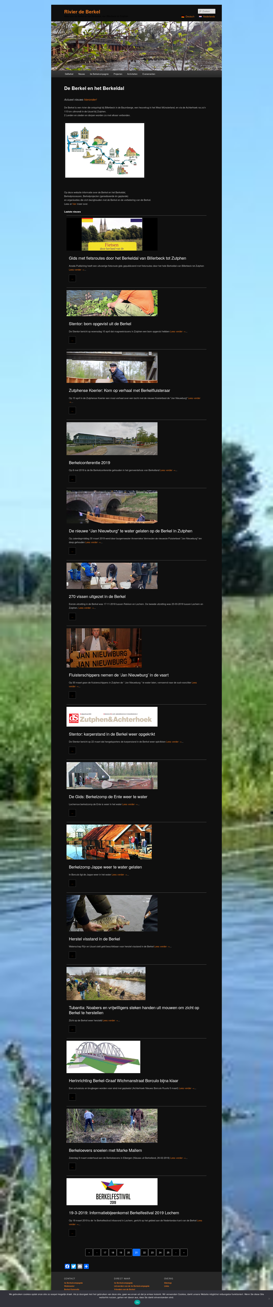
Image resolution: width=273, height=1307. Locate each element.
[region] (136, 45)
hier (74, 203)
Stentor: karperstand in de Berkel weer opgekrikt (112, 734)
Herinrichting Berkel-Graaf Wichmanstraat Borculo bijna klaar (123, 1080)
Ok (137, 1302)
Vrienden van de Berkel (124, 1289)
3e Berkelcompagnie (73, 1282)
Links (166, 1286)
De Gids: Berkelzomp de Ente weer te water (108, 796)
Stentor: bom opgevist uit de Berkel (100, 323)
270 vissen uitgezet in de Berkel (97, 596)
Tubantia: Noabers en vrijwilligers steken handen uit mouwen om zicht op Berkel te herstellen (134, 1009)
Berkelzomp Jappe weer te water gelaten (105, 867)
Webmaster (69, 1286)
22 (144, 1252)
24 (160, 1252)
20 (128, 1252)
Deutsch (190, 16)
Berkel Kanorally (71, 1289)
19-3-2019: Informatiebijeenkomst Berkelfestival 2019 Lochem (124, 1212)
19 (120, 1252)
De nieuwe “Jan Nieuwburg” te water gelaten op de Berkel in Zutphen (130, 530)
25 (168, 1252)
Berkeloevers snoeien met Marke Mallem (105, 1150)
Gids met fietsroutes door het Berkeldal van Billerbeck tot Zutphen (127, 258)
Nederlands (209, 16)
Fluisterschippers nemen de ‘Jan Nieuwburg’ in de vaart (119, 675)
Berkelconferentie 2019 (89, 462)
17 (105, 1252)
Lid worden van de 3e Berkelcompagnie (131, 1286)
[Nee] (269, 1298)
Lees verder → (76, 269)
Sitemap (168, 1282)
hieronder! (90, 99)
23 (152, 1252)
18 (113, 1252)
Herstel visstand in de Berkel (94, 938)
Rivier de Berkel (82, 11)
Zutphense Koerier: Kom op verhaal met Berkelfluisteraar (119, 390)
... (72, 278)
